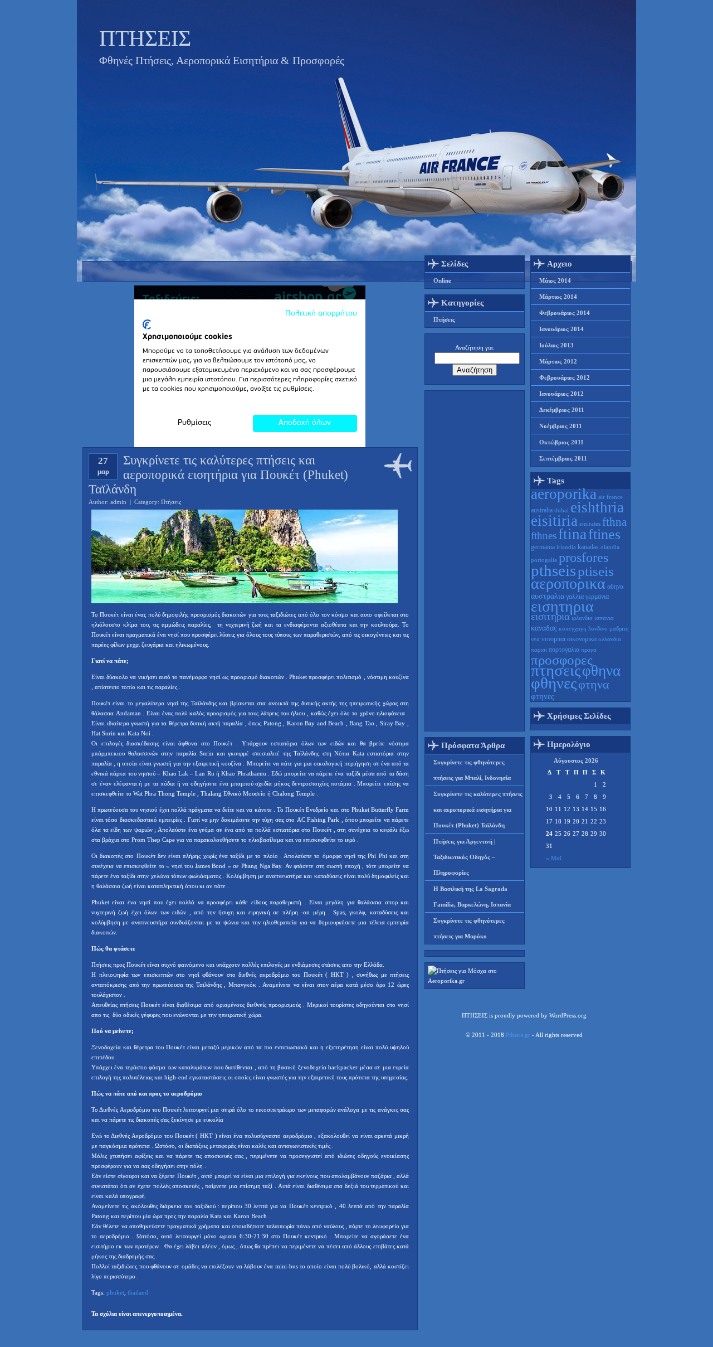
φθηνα (601, 670)
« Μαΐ (553, 858)
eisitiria (554, 520)
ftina (572, 534)
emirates (589, 524)
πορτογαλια (564, 649)
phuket (115, 1292)
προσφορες (562, 659)
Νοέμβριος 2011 (560, 426)
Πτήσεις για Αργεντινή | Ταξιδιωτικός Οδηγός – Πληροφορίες (464, 857)
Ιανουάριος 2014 (561, 329)
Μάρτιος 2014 (558, 296)
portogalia (544, 560)
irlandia (566, 547)
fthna (614, 522)
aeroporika (564, 494)
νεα (535, 639)
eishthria (597, 507)
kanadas (588, 547)
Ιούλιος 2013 (556, 345)
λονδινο (598, 629)
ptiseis (596, 571)
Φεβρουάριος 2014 (564, 312)
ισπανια (604, 618)
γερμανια (597, 596)
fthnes (543, 535)
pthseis (553, 570)
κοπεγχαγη (573, 629)
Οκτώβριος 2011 (561, 442)
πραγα (589, 650)
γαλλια (575, 596)
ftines (604, 534)
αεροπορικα (568, 583)
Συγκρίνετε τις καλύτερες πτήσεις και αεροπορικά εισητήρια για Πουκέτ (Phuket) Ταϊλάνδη (477, 809)
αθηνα (615, 586)
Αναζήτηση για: (475, 347)
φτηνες (542, 696)
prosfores (583, 557)
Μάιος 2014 (555, 280)
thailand (138, 1292)
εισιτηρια (550, 616)
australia (542, 510)
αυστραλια (547, 596)
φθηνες (554, 683)
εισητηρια (562, 606)
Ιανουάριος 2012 (561, 393)
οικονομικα (582, 639)
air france (610, 497)
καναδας (544, 628)
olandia (609, 547)
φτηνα (593, 684)
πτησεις (555, 670)
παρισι (539, 650)
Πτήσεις (171, 501)
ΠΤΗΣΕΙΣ (145, 38)
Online (442, 280)
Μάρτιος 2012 (558, 361)
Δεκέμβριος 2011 (561, 409)
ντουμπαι (553, 639)
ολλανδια (609, 639)
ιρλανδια (582, 618)
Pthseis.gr (518, 1034)
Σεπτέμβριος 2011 (563, 458)
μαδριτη (619, 629)
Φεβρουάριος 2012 (564, 377)
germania (543, 547)
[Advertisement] (474, 561)
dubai (561, 510)
